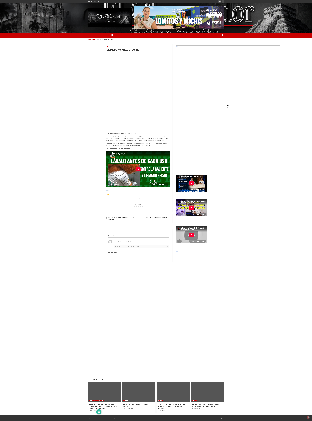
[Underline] (120, 247)
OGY (114, 53)
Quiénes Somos (137, 418)
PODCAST (199, 35)
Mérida (98, 35)
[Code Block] (131, 247)
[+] (138, 246)
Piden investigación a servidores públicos (157, 217)
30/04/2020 (109, 53)
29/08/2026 (92, 410)
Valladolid (100, 400)
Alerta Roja (188, 35)
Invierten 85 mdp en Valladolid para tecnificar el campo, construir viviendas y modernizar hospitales (103, 406)
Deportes (119, 35)
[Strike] (122, 247)
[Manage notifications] (308, 417)
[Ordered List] (124, 247)
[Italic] (117, 247)
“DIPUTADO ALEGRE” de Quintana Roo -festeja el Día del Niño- (121, 218)
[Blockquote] (129, 247)
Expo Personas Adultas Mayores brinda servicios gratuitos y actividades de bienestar (171, 406)
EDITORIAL (157, 35)
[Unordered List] (127, 247)
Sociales (166, 35)
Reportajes (177, 35)
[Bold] (115, 247)
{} (135, 246)
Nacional (138, 35)
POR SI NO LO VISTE (96, 380)
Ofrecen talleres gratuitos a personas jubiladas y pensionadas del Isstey (205, 405)
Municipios (107, 35)
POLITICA (128, 35)
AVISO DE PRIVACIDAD (123, 418)
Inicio (91, 35)
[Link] (133, 247)
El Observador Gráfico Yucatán (105, 418)
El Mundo (147, 35)
